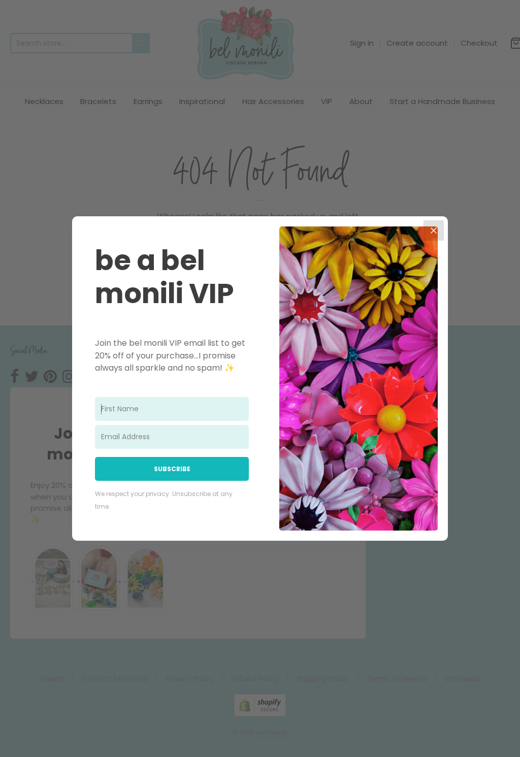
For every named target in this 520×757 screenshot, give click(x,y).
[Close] (434, 230)
